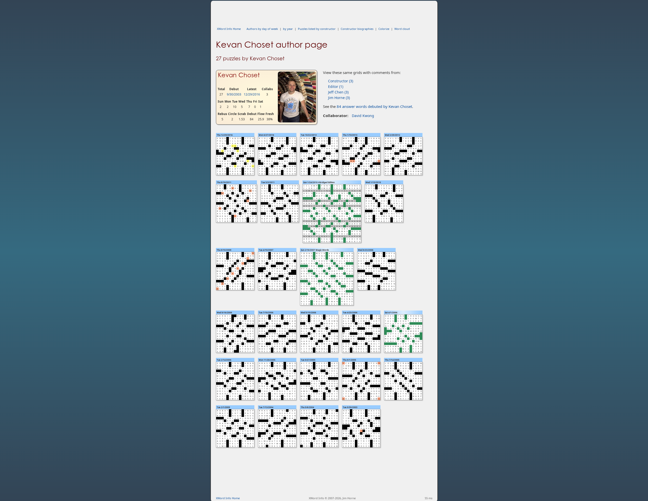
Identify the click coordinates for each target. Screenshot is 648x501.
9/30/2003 (234, 94)
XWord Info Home (229, 29)
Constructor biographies (357, 29)
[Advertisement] (308, 12)
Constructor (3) (340, 81)
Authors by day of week (262, 29)
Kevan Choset (239, 75)
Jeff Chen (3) (338, 92)
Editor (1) (335, 86)
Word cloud (402, 29)
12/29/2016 (252, 94)
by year (288, 29)
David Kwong (363, 115)
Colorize (383, 29)
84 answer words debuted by (374, 106)
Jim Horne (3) (339, 97)
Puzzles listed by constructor (317, 29)
